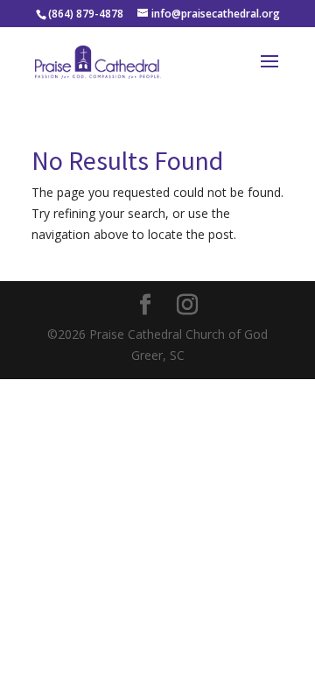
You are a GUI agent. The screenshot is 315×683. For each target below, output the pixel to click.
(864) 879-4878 (85, 13)
